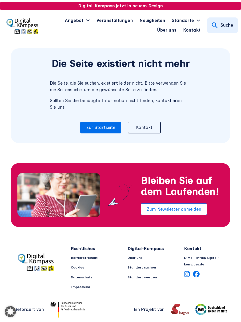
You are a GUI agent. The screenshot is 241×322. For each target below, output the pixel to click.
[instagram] (187, 275)
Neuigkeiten (152, 20)
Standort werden (142, 277)
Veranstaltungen (114, 20)
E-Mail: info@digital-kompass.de (201, 261)
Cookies (77, 267)
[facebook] (196, 275)
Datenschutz (81, 277)
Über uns (167, 30)
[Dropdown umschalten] (88, 20)
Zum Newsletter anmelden (174, 209)
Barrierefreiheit (84, 258)
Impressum (80, 287)
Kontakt (192, 30)
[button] (10, 311)
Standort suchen (142, 267)
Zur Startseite (100, 127)
